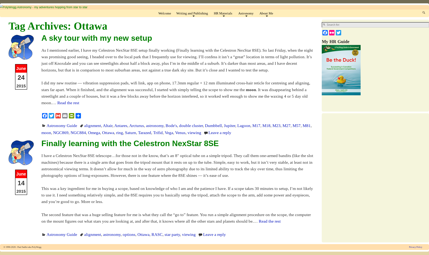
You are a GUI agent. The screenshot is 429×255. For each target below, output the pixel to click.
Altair (107, 125)
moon (46, 132)
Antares (120, 125)
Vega (169, 132)
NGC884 (78, 132)
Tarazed (144, 132)
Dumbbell (213, 125)
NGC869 (61, 132)
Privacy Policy (415, 247)
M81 (307, 125)
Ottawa (108, 132)
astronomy (155, 125)
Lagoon (243, 125)
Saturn (130, 132)
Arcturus (136, 125)
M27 (287, 125)
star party (172, 234)
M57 (297, 125)
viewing (194, 132)
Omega (94, 132)
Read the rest (68, 102)
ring (119, 132)
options (129, 234)
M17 (256, 125)
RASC (157, 234)
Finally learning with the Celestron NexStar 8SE (130, 143)
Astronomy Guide (62, 125)
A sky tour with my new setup (96, 38)
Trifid (158, 132)
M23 (276, 125)
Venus (180, 132)
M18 (266, 125)
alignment (92, 125)
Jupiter (229, 125)
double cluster (191, 125)
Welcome (164, 13)
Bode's (171, 125)
